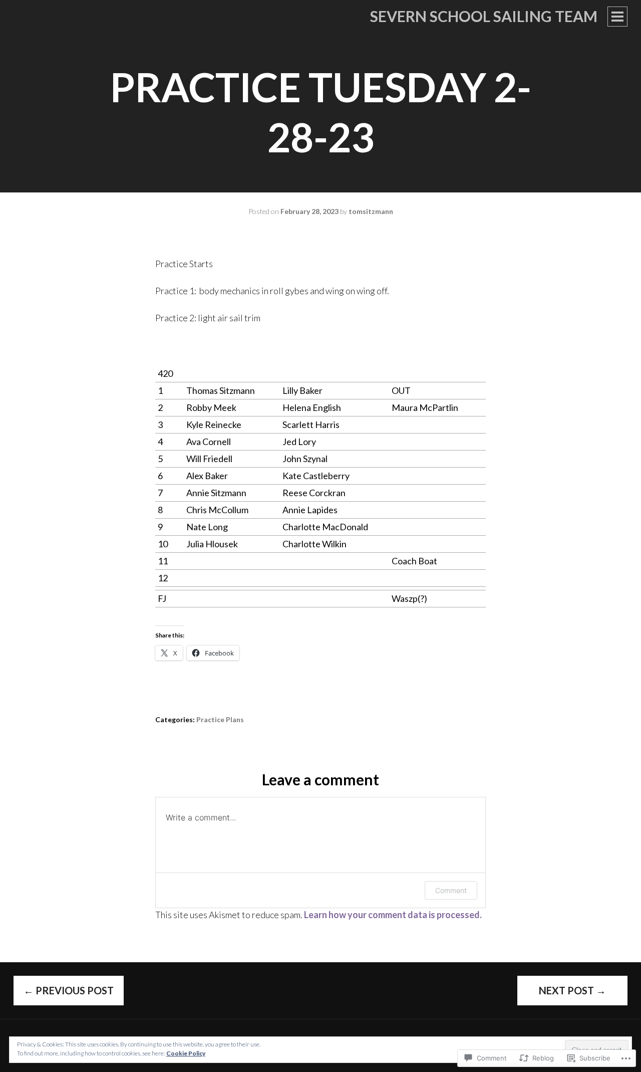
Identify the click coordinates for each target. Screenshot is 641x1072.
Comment (451, 890)
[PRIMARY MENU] (617, 17)
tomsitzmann (371, 211)
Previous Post (69, 990)
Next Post (572, 990)
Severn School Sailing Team (483, 16)
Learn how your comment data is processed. (393, 914)
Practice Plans (220, 719)
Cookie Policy (185, 1053)
